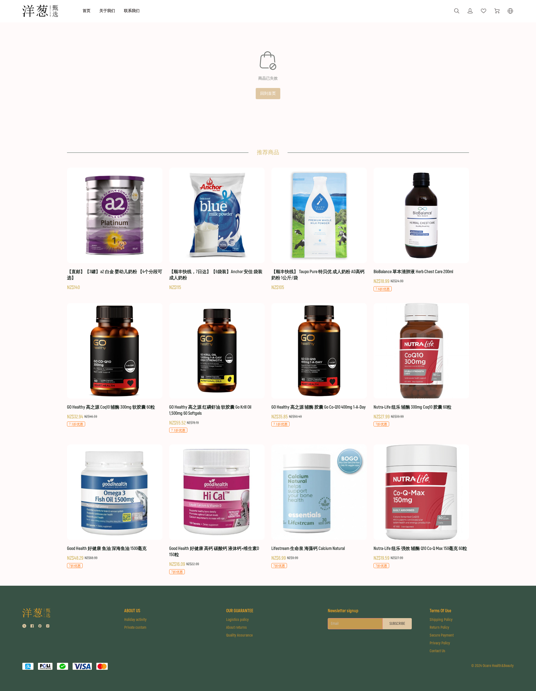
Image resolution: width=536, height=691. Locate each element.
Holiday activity (135, 619)
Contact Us (437, 651)
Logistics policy (237, 619)
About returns (236, 627)
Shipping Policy (441, 619)
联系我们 (132, 10)
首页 (86, 10)
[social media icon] (24, 627)
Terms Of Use (440, 611)
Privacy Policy (440, 643)
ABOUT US (132, 611)
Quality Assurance (239, 635)
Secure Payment (442, 635)
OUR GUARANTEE (239, 611)
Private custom (135, 627)
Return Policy (439, 627)
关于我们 (107, 10)
